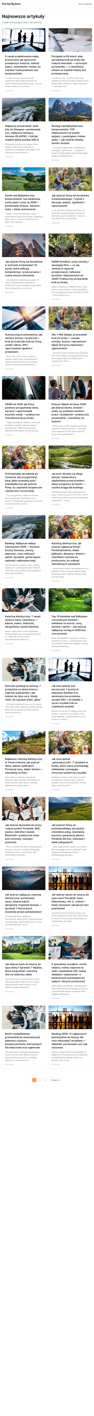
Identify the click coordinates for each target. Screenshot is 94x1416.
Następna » (55, 1080)
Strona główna (85, 4)
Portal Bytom (11, 4)
